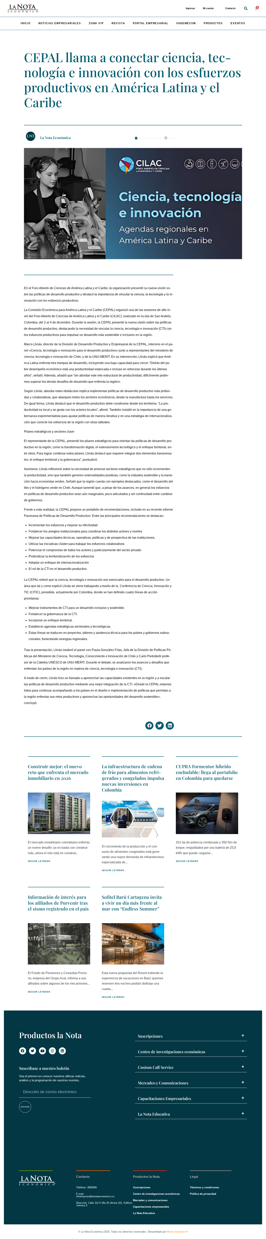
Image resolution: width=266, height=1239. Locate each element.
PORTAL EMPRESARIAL (150, 23)
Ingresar (190, 8)
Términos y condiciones (204, 1187)
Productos (213, 23)
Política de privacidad (203, 1193)
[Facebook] (22, 1050)
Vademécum (186, 23)
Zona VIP (96, 23)
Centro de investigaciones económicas (171, 1051)
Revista (118, 23)
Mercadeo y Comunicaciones (163, 1082)
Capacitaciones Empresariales (164, 1098)
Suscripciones (150, 1036)
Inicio (26, 23)
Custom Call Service (156, 1067)
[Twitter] (32, 1050)
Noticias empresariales (59, 23)
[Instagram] (52, 1050)
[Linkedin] (62, 1050)
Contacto (230, 8)
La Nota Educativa (154, 1114)
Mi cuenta (208, 8)
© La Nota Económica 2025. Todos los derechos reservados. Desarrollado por (133, 1231)
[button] (246, 8)
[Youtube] (42, 1050)
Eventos (238, 23)
